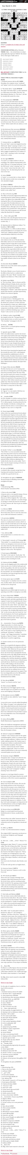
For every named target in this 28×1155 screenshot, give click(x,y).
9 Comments (14, 1153)
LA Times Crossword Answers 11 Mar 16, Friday (14, 10)
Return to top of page (7, 982)
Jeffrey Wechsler (5, 1153)
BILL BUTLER (5, 72)
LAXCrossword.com (9, 1)
